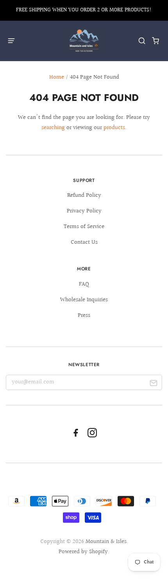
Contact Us (84, 242)
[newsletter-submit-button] (153, 384)
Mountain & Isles (106, 541)
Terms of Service (84, 226)
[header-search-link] (142, 41)
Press (84, 315)
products (114, 127)
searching (53, 127)
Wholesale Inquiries (84, 299)
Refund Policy (84, 195)
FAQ (84, 284)
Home (56, 77)
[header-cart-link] (156, 41)
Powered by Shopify (83, 551)
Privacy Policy (84, 211)
